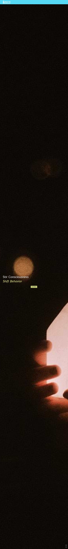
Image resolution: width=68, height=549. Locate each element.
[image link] (6, 2)
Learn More (34, 286)
